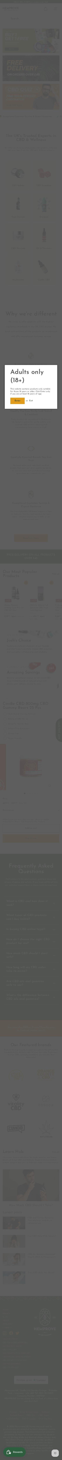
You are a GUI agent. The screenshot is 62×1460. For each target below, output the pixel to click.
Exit (31, 401)
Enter (17, 401)
